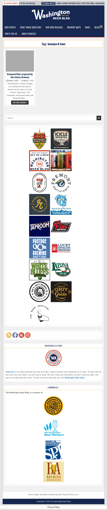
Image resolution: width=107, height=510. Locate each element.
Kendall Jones (13, 80)
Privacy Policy (54, 507)
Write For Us (11, 33)
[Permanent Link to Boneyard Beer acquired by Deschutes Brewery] (20, 61)
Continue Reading (21, 103)
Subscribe (10, 372)
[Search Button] (101, 26)
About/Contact (29, 33)
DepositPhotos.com (70, 494)
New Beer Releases (54, 27)
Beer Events (10, 27)
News (87, 27)
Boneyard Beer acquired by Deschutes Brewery (20, 76)
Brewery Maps (74, 27)
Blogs (97, 27)
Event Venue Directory (30, 27)
